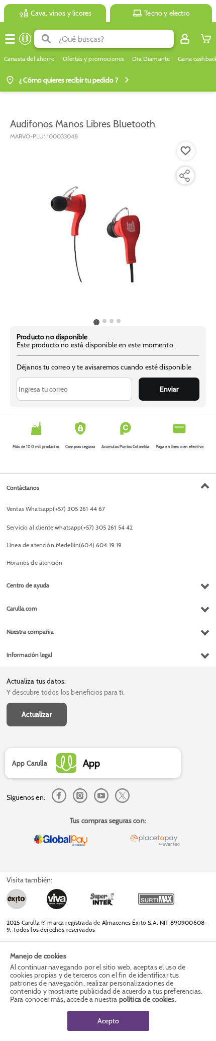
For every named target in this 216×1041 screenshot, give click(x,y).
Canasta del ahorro (29, 58)
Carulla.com (22, 608)
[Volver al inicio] (25, 39)
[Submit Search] (46, 38)
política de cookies (147, 999)
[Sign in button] (185, 38)
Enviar (169, 389)
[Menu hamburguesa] (10, 39)
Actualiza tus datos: (36, 681)
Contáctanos (23, 487)
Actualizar (37, 714)
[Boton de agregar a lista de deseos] (186, 151)
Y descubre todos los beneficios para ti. (66, 692)
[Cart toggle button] (206, 38)
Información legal (29, 654)
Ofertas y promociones (93, 58)
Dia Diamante (151, 58)
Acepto (108, 1020)
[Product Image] (107, 228)
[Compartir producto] (184, 176)
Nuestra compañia (30, 631)
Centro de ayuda (28, 585)
